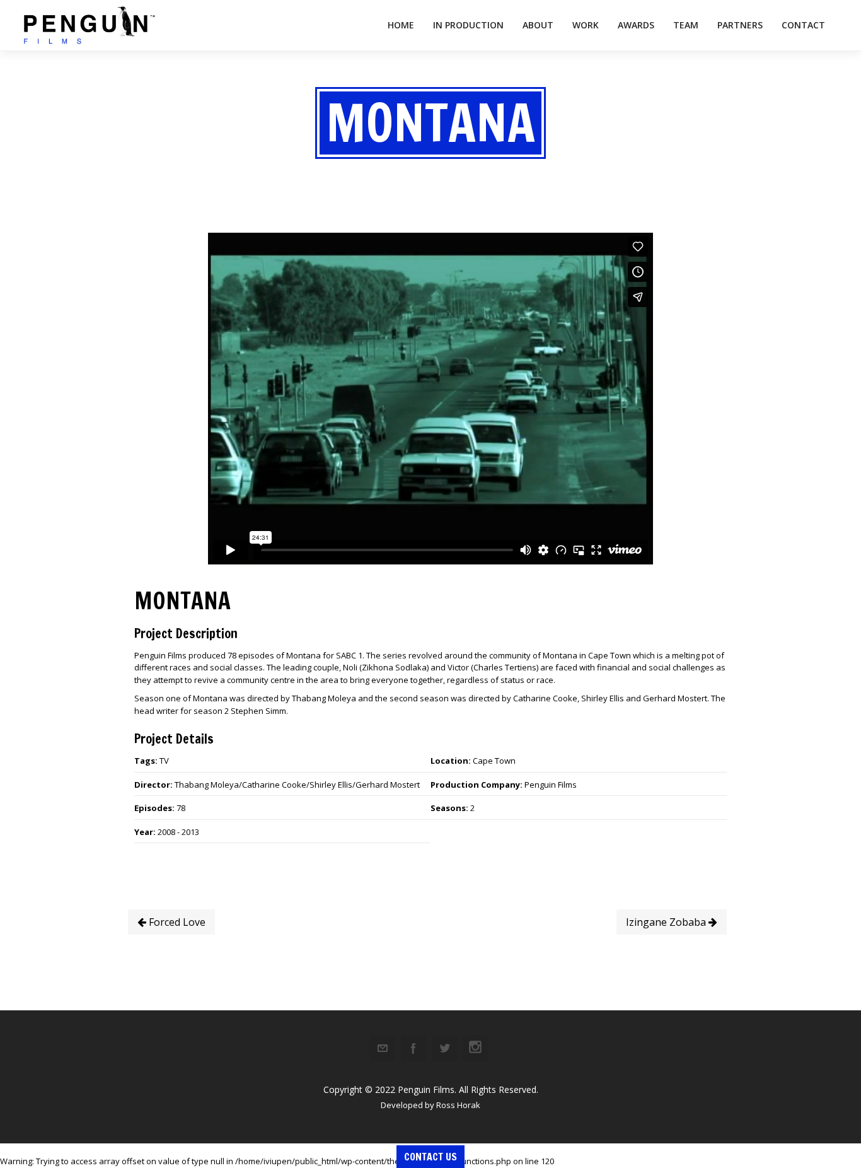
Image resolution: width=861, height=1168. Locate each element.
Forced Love (175, 922)
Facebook (413, 1048)
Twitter (444, 1048)
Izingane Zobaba (667, 922)
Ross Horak (458, 1105)
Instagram (475, 1048)
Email (382, 1048)
